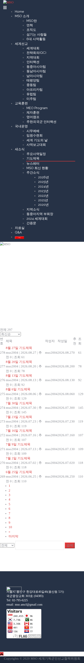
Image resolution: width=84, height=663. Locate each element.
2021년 (43, 200)
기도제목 (32, 158)
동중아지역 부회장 (39, 214)
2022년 (43, 196)
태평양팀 (32, 80)
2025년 (43, 182)
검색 (70, 545)
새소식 (20, 149)
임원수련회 (34, 135)
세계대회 (32, 48)
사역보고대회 (36, 145)
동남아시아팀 (36, 71)
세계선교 (21, 44)
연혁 (29, 25)
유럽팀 (31, 94)
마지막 (13, 536)
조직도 (31, 30)
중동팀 (31, 85)
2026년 (43, 177)
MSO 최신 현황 (37, 168)
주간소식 (32, 172)
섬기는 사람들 (36, 34)
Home (19, 12)
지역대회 (32, 57)
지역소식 (32, 209)
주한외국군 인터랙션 (41, 122)
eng (19, 237)
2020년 (43, 205)
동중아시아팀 (36, 67)
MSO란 (31, 21)
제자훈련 (32, 112)
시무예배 (32, 131)
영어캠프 (32, 117)
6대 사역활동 (36, 39)
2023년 (43, 191)
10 (10, 527)
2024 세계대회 (37, 219)
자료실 (20, 228)
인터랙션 (32, 62)
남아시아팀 (34, 76)
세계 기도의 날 (37, 140)
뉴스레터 (32, 163)
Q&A (18, 232)
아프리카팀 (34, 90)
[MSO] (8, 2)
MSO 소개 (22, 16)
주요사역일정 (36, 154)
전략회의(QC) (36, 53)
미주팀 (31, 99)
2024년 (43, 186)
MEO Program (37, 108)
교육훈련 (21, 103)
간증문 (31, 223)
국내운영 (21, 126)
